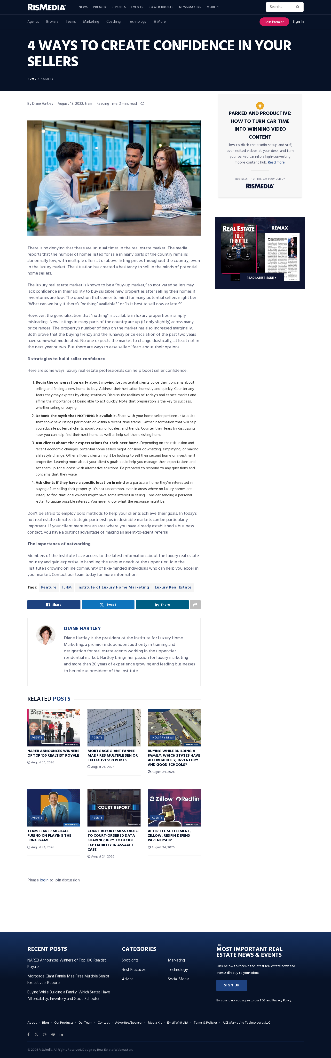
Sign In (298, 22)
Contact (104, 1023)
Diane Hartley (82, 629)
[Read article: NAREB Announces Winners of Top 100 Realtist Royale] (53, 727)
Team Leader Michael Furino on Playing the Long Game (49, 835)
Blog (45, 1023)
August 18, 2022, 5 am (75, 104)
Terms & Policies (205, 1023)
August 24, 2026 (42, 762)
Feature (49, 587)
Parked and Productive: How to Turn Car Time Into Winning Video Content (260, 125)
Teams (71, 22)
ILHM (67, 587)
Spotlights (130, 960)
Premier (99, 7)
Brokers (52, 22)
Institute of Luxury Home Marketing (113, 587)
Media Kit (155, 1023)
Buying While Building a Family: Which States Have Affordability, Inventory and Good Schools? (174, 758)
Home (31, 79)
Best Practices (134, 970)
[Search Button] (299, 7)
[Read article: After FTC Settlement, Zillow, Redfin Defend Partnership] (174, 808)
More (211, 7)
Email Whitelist (178, 1023)
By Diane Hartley (40, 104)
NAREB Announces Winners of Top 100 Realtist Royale (53, 753)
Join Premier (274, 22)
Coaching (113, 22)
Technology (137, 22)
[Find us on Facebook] (28, 1034)
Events (137, 7)
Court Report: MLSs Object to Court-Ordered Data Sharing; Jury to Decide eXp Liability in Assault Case (113, 840)
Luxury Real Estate (173, 587)
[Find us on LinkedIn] (61, 1034)
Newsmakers (190, 7)
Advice (128, 979)
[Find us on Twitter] (36, 1034)
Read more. (276, 162)
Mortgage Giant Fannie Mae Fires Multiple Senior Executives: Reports (112, 755)
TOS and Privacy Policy (275, 1000)
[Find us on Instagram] (45, 1034)
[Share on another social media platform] (195, 604)
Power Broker (161, 7)
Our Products (63, 1023)
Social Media (178, 979)
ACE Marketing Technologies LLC (246, 1023)
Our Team (85, 1023)
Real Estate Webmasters (115, 1050)
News (83, 7)
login (44, 880)
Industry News (163, 738)
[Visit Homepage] (49, 7)
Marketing (91, 22)
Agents (33, 22)
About (32, 1023)
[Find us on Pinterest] (53, 1034)
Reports (119, 7)
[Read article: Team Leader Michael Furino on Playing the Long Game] (53, 808)
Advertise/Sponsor (128, 1023)
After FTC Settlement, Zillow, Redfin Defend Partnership (169, 835)
